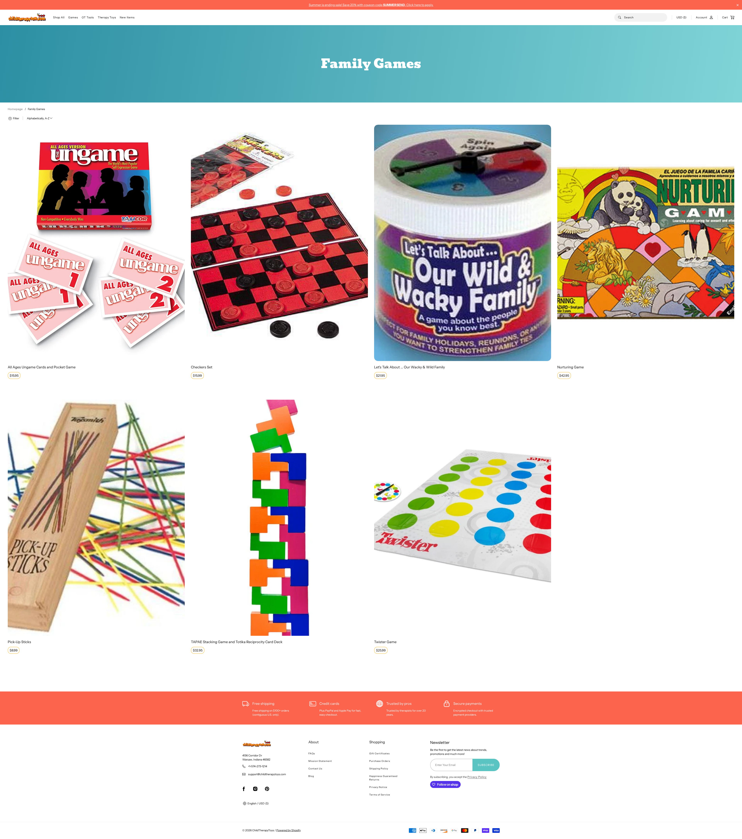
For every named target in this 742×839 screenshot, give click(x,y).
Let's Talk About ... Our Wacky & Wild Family (409, 367)
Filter (15, 118)
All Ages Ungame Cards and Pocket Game (42, 367)
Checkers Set (201, 367)
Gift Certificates (379, 753)
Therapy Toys (107, 17)
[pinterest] (267, 789)
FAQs (311, 753)
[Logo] (27, 17)
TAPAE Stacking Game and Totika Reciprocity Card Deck (237, 642)
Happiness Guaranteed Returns (383, 778)
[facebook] (243, 789)
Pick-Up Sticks (19, 642)
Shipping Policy (378, 768)
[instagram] (255, 789)
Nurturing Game (570, 367)
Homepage (15, 109)
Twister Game (385, 642)
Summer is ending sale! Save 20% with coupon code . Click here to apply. (371, 5)
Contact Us (315, 768)
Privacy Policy (477, 777)
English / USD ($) (258, 803)
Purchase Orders (379, 761)
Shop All (58, 17)
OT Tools (88, 17)
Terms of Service (379, 794)
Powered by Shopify (288, 830)
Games (73, 17)
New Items (127, 17)
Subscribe (486, 765)
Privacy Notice (378, 787)
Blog (311, 776)
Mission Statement (320, 761)
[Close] (738, 5)
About (313, 742)
